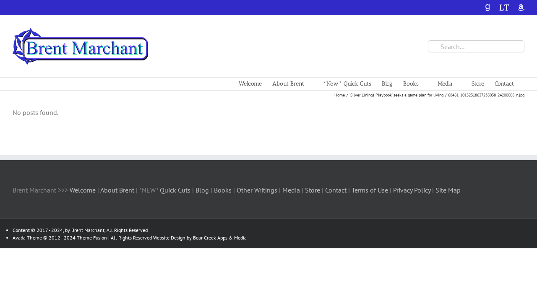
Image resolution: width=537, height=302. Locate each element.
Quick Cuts (175, 190)
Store (313, 190)
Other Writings (257, 190)
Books (223, 190)
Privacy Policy (411, 190)
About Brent (117, 190)
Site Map (448, 190)
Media (292, 190)
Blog (203, 190)
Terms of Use (369, 190)
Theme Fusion (92, 237)
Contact (336, 190)
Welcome (83, 190)
